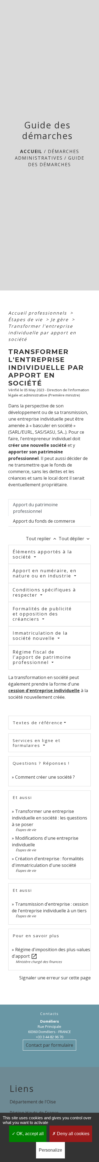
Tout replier (41, 539)
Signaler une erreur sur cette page (55, 978)
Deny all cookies (72, 1133)
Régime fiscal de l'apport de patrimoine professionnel (42, 657)
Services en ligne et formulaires (37, 743)
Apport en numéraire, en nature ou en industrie (44, 573)
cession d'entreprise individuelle (44, 691)
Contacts (49, 1014)
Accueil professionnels (38, 313)
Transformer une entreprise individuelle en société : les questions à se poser (49, 817)
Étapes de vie (26, 320)
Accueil (31, 151)
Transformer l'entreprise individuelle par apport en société (42, 332)
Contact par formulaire (49, 1045)
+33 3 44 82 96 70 (49, 1036)
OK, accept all (29, 1133)
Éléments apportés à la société (42, 554)
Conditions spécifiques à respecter (44, 592)
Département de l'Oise (33, 1102)
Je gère (60, 320)
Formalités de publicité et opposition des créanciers (42, 614)
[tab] (49, 507)
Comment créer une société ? (45, 777)
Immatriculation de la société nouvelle (40, 635)
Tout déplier (75, 539)
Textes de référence (38, 722)
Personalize (50, 1150)
